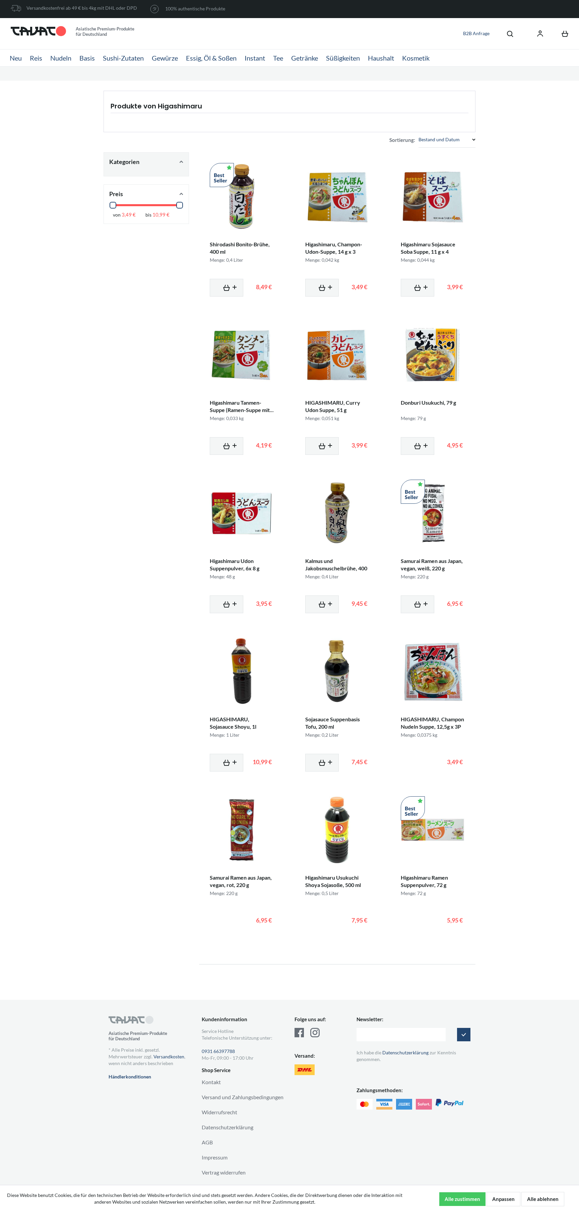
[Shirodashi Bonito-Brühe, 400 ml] (242, 196)
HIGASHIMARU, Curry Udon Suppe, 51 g (332, 406)
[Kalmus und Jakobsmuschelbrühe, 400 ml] (337, 513)
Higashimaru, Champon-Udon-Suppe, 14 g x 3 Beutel (333, 251)
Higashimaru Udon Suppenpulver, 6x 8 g (234, 564)
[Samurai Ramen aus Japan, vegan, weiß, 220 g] (433, 513)
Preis (116, 193)
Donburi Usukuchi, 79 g (428, 402)
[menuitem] (507, 33)
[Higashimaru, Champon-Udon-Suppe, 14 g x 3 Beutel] (337, 196)
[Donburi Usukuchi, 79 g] (433, 354)
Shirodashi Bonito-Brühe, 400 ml (240, 248)
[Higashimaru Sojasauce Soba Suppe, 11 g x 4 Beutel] (433, 196)
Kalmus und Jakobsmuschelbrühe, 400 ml (336, 568)
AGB (207, 1142)
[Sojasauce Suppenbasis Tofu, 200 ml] (337, 671)
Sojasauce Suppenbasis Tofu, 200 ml (332, 723)
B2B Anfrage (476, 33)
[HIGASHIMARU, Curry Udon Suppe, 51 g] (337, 354)
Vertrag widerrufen (224, 1172)
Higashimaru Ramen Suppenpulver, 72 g (424, 881)
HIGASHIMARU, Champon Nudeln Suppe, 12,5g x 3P (432, 723)
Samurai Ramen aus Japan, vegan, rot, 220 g (241, 881)
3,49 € (129, 215)
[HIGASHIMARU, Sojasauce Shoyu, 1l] (242, 671)
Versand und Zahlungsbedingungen (242, 1097)
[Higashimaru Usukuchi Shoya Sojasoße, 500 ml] (337, 829)
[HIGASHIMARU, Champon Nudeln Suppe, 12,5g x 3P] (433, 671)
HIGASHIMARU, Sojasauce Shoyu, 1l (233, 723)
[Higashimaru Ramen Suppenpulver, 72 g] (433, 829)
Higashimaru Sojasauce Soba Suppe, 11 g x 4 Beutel (428, 251)
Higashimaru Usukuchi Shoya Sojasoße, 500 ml (333, 881)
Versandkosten (168, 1056)
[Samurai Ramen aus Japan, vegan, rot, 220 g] (242, 829)
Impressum (215, 1157)
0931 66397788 (218, 1051)
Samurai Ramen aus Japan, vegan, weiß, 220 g (432, 564)
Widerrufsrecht (219, 1112)
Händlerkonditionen (130, 1076)
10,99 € (161, 215)
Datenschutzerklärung (227, 1127)
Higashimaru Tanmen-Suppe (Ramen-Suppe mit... (242, 406)
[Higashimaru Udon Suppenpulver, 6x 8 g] (242, 513)
